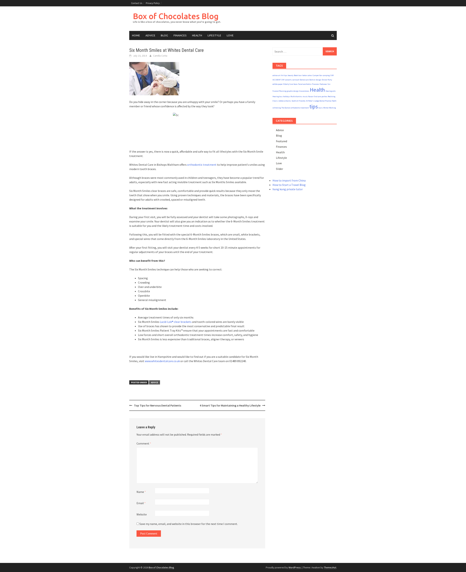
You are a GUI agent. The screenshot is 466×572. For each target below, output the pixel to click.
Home (136, 35)
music (305, 96)
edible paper (278, 84)
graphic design (293, 91)
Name (141, 492)
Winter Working (329, 108)
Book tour (298, 75)
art (279, 75)
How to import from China (289, 180)
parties (324, 96)
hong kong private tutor (288, 189)
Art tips (284, 75)
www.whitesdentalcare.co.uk (162, 361)
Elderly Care (288, 84)
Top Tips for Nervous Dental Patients (157, 405)
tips (313, 106)
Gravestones (304, 91)
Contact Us (136, 3)
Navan (310, 96)
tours (320, 108)
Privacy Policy (153, 3)
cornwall (295, 80)
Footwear (323, 84)
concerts (288, 80)
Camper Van (317, 75)
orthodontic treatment (201, 164)
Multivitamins (296, 96)
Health (197, 35)
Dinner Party (327, 80)
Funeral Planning (279, 91)
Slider (279, 169)
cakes (309, 75)
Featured (281, 141)
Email (141, 503)
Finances (180, 35)
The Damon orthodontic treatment (295, 108)
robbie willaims (284, 101)
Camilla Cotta (160, 55)
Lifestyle (214, 35)
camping (326, 75)
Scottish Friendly (298, 101)
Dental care (304, 80)
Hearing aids (330, 91)
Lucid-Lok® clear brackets (175, 322)
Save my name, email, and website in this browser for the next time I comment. (188, 524)
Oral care (317, 96)
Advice (150, 35)
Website (142, 514)
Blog (164, 35)
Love (230, 35)
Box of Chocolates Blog (176, 16)
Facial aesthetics (304, 84)
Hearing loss (278, 96)
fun (329, 84)
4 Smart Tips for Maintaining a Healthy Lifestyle (230, 405)
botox (304, 75)
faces (296, 84)
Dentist (312, 80)
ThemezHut (330, 567)
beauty (290, 75)
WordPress (295, 567)
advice (275, 75)
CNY (283, 80)
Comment (144, 443)
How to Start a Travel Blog (289, 185)
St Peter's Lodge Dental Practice (318, 101)
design (318, 80)
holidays (286, 96)
